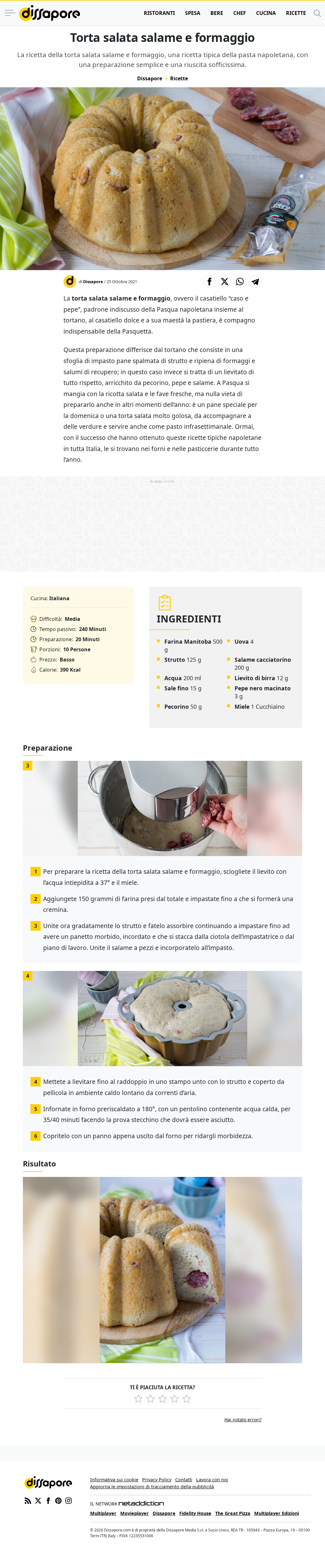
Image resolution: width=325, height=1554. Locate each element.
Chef (239, 13)
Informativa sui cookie (114, 1480)
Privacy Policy (156, 1480)
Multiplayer (103, 1513)
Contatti (183, 1480)
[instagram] (68, 1500)
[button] (209, 281)
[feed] (28, 1500)
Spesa (192, 13)
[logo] (49, 13)
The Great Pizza (232, 1513)
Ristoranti (159, 13)
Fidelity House (195, 1513)
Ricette (296, 13)
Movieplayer (134, 1513)
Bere (216, 13)
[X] (38, 1500)
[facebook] (48, 1500)
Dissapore (149, 78)
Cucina (266, 13)
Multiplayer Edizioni (276, 1513)
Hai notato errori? (243, 1420)
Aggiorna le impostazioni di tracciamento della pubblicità (152, 1487)
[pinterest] (58, 1500)
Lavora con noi (212, 1480)
